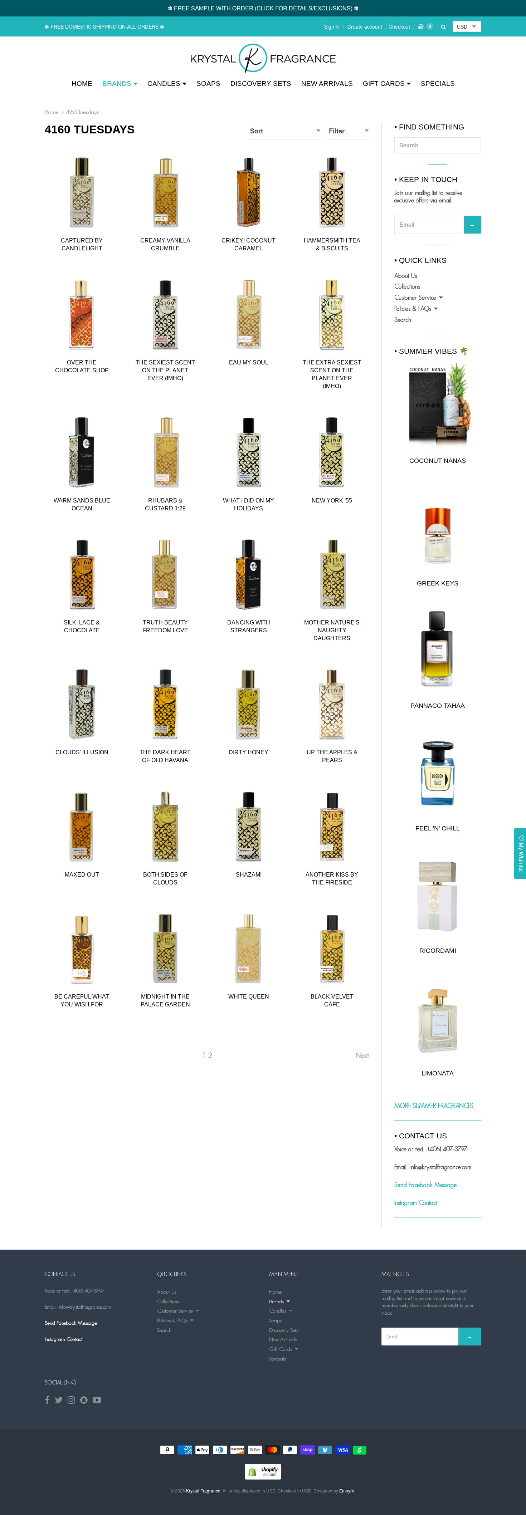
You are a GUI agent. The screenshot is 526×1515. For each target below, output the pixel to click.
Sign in (332, 26)
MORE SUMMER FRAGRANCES (433, 1105)
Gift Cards (384, 83)
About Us (405, 275)
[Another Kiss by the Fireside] (332, 827)
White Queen (248, 997)
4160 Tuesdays (82, 112)
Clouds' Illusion (81, 752)
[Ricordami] (437, 895)
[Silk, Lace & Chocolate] (82, 575)
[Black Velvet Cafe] (332, 949)
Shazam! (249, 875)
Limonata (438, 1073)
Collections (407, 286)
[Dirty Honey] (248, 704)
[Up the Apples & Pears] (332, 704)
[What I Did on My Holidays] (248, 452)
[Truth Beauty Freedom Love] (165, 575)
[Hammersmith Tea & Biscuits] (332, 193)
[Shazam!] (248, 827)
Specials (438, 83)
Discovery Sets (260, 83)
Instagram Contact (416, 1202)
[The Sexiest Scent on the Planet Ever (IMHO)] (165, 315)
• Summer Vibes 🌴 (431, 351)
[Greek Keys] (437, 528)
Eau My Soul (248, 362)
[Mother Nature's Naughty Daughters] (332, 575)
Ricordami (437, 950)
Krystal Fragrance (203, 1490)
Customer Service (415, 297)
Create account (364, 26)
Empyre (346, 1490)
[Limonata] (437, 1018)
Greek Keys (437, 583)
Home (82, 83)
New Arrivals (327, 83)
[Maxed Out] (82, 827)
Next (362, 1055)
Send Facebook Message (425, 1184)
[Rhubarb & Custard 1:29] (165, 452)
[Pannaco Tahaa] (437, 650)
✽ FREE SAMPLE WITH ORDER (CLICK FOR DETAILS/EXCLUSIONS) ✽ (263, 8)
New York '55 (332, 500)
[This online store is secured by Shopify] (263, 1477)
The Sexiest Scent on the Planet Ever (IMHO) (165, 370)
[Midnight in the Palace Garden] (165, 949)
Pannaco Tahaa (437, 705)
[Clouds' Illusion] (82, 704)
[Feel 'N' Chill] (437, 773)
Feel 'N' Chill (437, 828)
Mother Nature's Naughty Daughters (332, 630)
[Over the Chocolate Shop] (82, 315)
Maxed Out (82, 875)
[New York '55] (332, 452)
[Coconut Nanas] (437, 405)
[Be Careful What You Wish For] (82, 949)
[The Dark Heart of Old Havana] (165, 704)
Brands (116, 83)
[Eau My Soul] (248, 315)
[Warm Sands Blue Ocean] (82, 452)
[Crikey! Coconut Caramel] (248, 193)
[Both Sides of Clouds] (165, 827)
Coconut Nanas (437, 460)
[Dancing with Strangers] (248, 575)
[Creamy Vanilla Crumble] (165, 193)
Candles (163, 83)
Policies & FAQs (412, 308)
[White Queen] (248, 949)
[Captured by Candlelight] (82, 193)
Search (402, 319)
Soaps (208, 83)
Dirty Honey (248, 752)
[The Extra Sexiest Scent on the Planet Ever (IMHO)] (332, 315)
